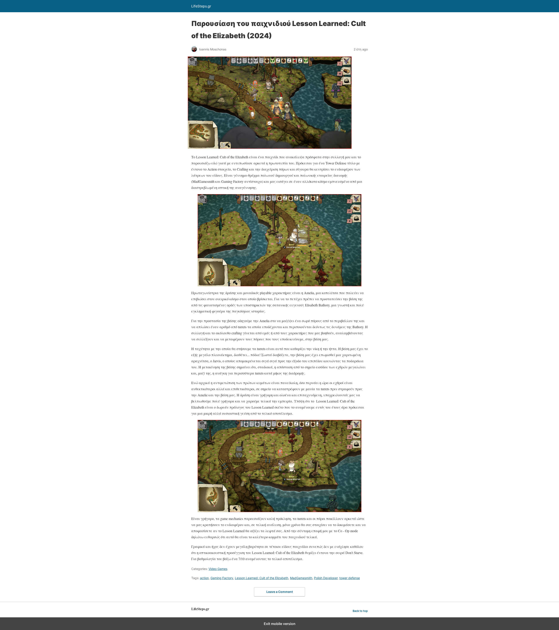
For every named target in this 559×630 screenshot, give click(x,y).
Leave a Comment (279, 592)
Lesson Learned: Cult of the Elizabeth (261, 578)
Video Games (218, 569)
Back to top (360, 611)
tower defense (349, 578)
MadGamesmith (301, 578)
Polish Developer (326, 578)
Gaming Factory (221, 578)
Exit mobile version (279, 623)
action (204, 578)
